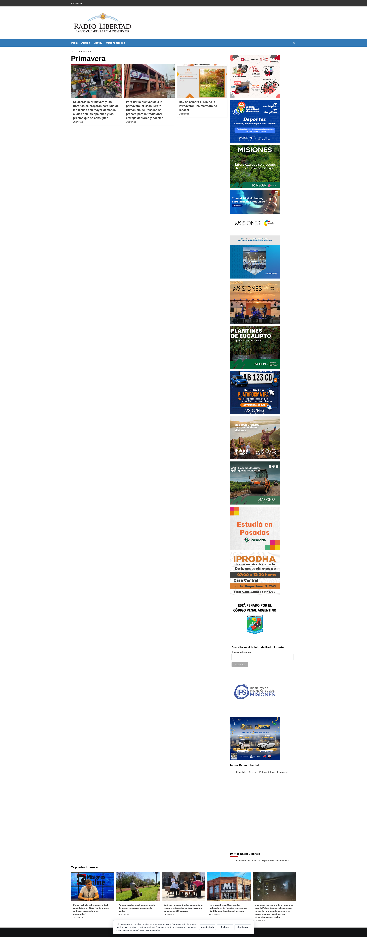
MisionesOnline (115, 42)
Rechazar (225, 927)
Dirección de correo (241, 652)
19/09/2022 (79, 122)
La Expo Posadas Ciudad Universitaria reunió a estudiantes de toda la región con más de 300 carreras (183, 908)
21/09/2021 (185, 114)
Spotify (98, 42)
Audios (85, 42)
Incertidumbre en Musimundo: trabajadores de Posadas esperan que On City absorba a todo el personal (228, 908)
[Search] (294, 42)
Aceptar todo (207, 927)
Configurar (242, 927)
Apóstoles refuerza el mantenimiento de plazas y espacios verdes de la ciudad (137, 908)
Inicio (74, 42)
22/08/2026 (79, 917)
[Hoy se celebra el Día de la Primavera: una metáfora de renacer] (202, 81)
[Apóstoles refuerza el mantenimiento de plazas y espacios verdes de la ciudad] (138, 886)
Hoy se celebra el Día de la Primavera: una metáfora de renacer (198, 105)
